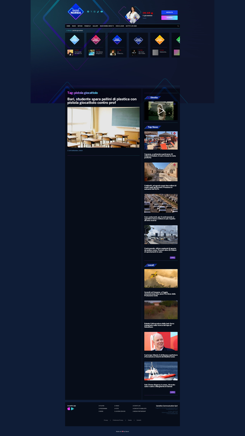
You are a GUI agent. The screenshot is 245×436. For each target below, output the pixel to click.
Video (117, 405)
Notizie (80, 26)
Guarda (169, 17)
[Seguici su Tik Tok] (98, 12)
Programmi (103, 408)
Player (102, 405)
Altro (172, 257)
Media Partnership (140, 411)
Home (68, 26)
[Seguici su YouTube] (102, 12)
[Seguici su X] (91, 12)
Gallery (95, 26)
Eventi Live (137, 405)
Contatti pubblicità (140, 408)
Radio (74, 26)
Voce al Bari (120, 26)
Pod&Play (87, 26)
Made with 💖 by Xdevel (122, 431)
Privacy (106, 420)
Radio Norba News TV (107, 26)
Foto (117, 408)
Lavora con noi (120, 411)
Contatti (139, 420)
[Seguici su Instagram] (94, 12)
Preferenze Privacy (118, 420)
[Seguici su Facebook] (88, 12)
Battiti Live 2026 (131, 26)
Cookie (130, 420)
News (101, 411)
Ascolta (169, 12)
